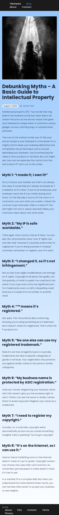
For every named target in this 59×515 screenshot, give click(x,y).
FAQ (19, 510)
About (13, 7)
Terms (45, 510)
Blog (28, 3)
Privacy (9, 513)
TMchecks (15, 3)
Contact (26, 7)
